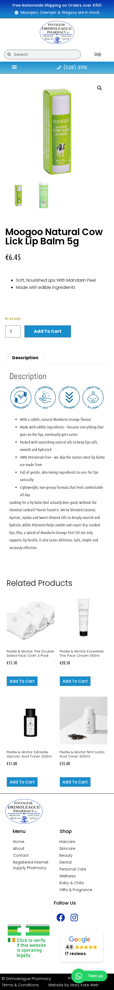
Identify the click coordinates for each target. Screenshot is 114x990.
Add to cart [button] (22, 681)
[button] (99, 88)
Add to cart (48, 331)
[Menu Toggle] (14, 67)
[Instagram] (74, 917)
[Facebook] (60, 917)
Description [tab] (25, 358)
